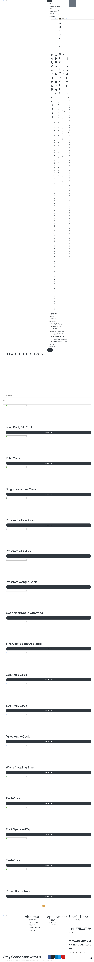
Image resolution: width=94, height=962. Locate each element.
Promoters (54, 8)
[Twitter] (59, 957)
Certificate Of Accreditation (60, 339)
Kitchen (53, 316)
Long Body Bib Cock (19, 427)
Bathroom (54, 315)
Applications (53, 313)
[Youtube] (63, 957)
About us (52, 5)
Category (52, 16)
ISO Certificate (56, 343)
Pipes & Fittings (56, 329)
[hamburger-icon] (50, 1)
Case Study (53, 346)
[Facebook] (49, 957)
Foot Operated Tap (18, 829)
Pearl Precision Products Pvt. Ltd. (20, 960)
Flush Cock (13, 798)
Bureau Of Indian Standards (60, 341)
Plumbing (53, 318)
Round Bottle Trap (18, 891)
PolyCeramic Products (58, 324)
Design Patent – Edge (58, 336)
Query (52, 344)
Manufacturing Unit (56, 10)
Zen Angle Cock (16, 674)
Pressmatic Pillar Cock (20, 520)
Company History (55, 6)
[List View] (3, 393)
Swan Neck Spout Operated (24, 612)
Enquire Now (48, 432)
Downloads (53, 321)
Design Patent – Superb (59, 338)
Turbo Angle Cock (18, 736)
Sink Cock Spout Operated (24, 643)
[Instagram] (53, 957)
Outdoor (53, 320)
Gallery (53, 13)
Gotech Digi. (48, 960)
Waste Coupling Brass (20, 767)
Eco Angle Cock (16, 705)
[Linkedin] (56, 957)
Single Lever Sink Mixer (21, 489)
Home (51, 3)
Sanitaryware (56, 328)
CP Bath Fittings (57, 326)
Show (4, 400)
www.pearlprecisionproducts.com (80, 944)
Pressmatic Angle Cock (21, 582)
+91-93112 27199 (80, 928)
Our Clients (54, 11)
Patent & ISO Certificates (57, 331)
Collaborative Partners (57, 15)
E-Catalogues (55, 323)
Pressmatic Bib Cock (19, 551)
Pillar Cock (13, 458)
